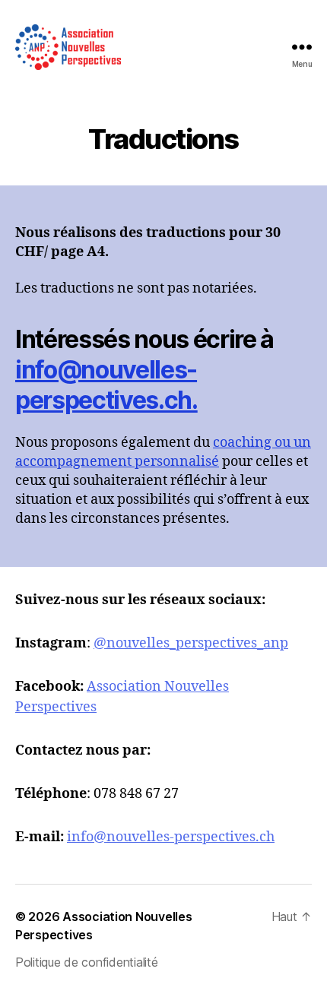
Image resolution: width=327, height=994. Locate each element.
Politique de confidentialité (86, 962)
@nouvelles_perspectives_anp (191, 643)
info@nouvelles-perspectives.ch (171, 837)
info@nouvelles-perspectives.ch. (106, 385)
